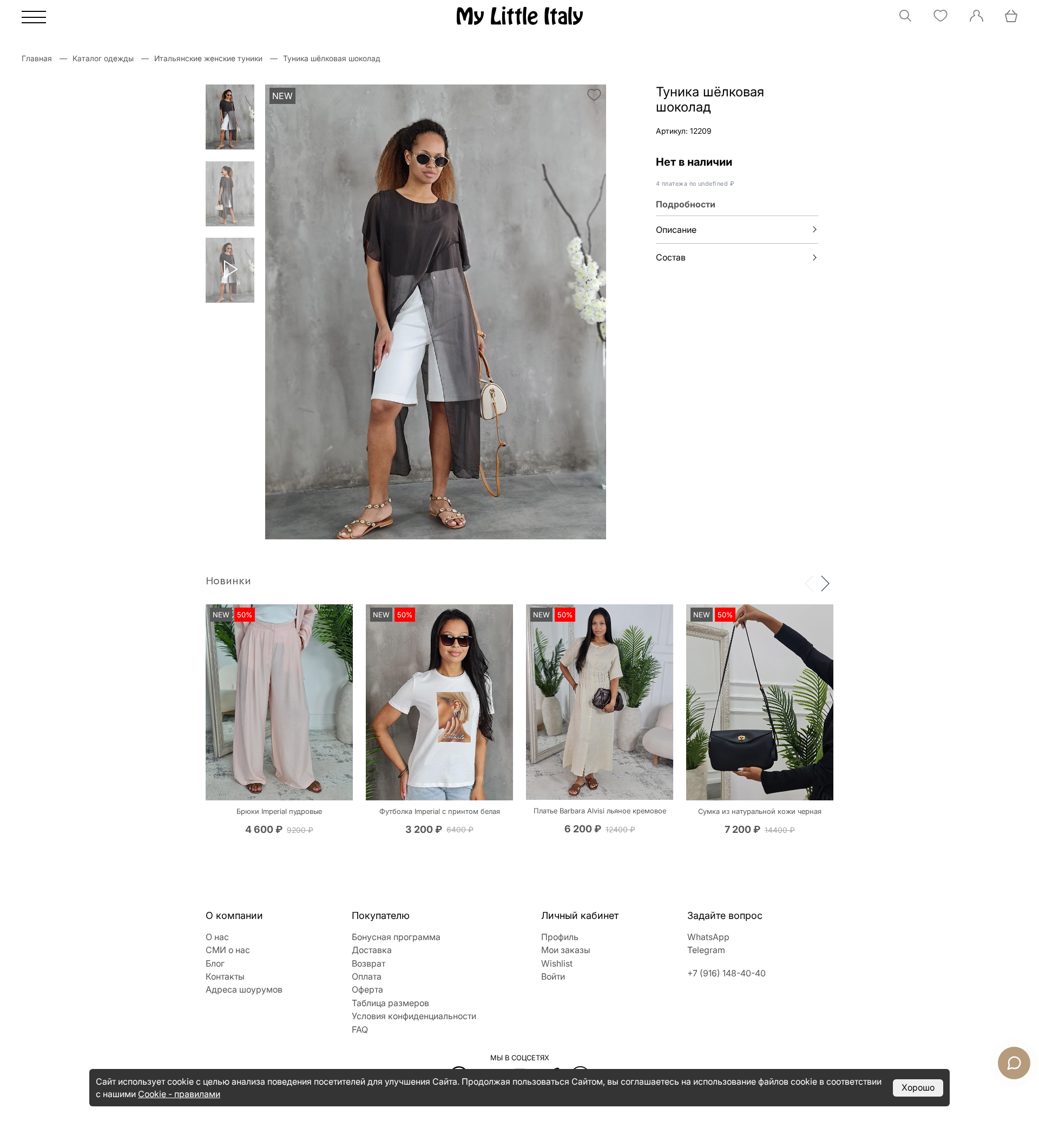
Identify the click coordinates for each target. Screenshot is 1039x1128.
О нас (217, 936)
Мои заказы (565, 949)
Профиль (559, 936)
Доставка (372, 949)
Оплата (367, 976)
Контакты (225, 976)
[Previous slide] (809, 583)
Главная (37, 58)
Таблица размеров (390, 1002)
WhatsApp (708, 936)
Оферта (367, 989)
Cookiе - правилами (179, 1093)
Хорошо (918, 1087)
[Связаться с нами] (1014, 1063)
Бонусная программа (396, 936)
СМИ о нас (228, 949)
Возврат (368, 963)
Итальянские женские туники (208, 58)
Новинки (228, 581)
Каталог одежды (103, 58)
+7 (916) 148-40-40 (726, 973)
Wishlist (557, 963)
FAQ (360, 1029)
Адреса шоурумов (244, 989)
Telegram (706, 949)
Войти (553, 976)
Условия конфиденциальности (414, 1015)
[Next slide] (825, 583)
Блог (215, 963)
